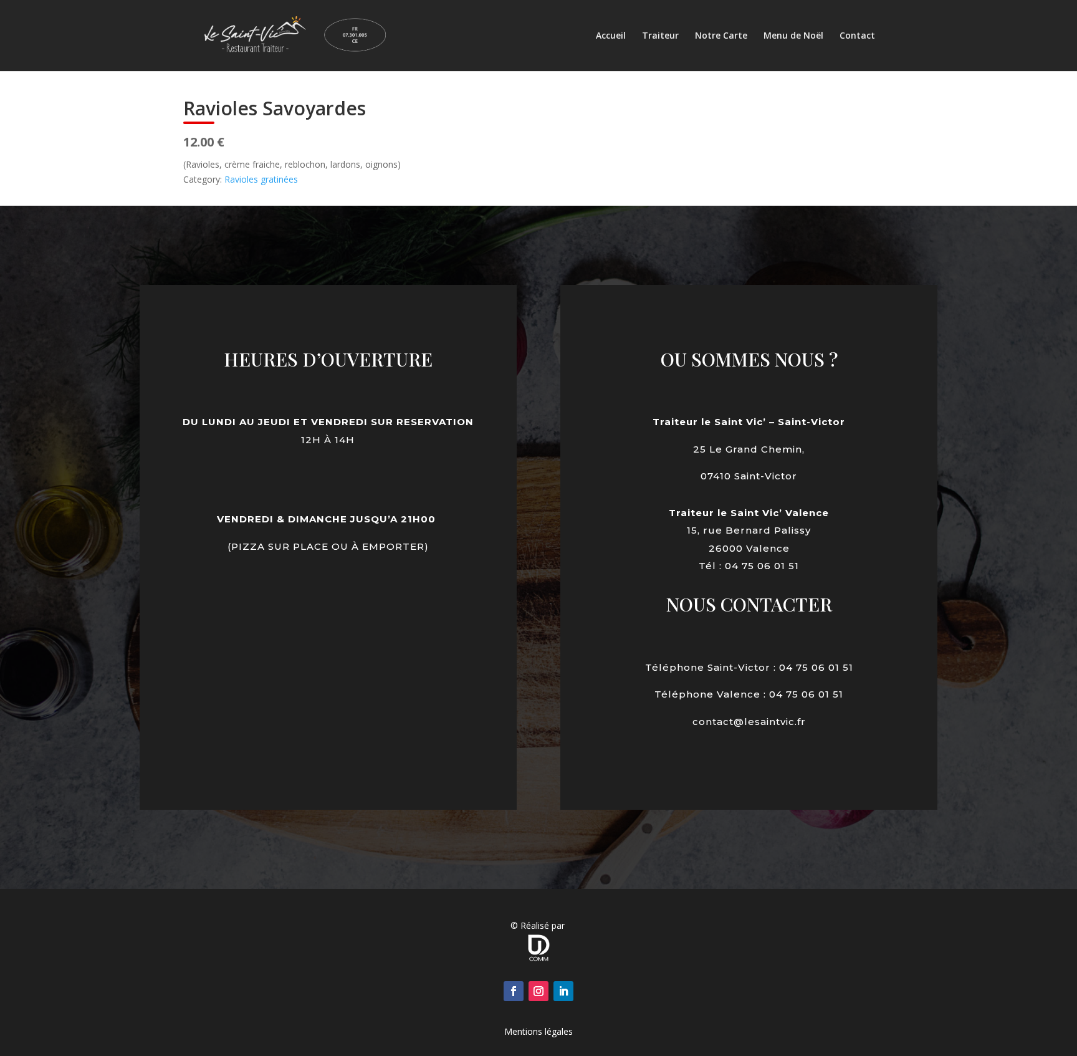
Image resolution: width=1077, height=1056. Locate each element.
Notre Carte (721, 36)
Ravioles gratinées (261, 179)
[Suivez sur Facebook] (514, 991)
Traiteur (660, 36)
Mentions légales (538, 1031)
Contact (857, 36)
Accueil (611, 36)
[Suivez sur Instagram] (538, 991)
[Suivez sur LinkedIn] (563, 991)
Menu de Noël (793, 36)
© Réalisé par (538, 925)
